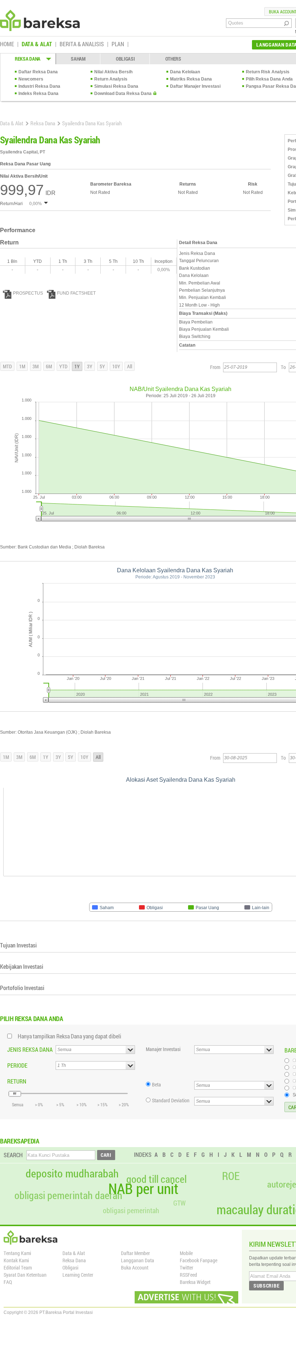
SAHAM (78, 58)
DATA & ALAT (37, 44)
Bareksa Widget (195, 1282)
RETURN (16, 1081)
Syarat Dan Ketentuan (25, 1274)
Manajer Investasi (163, 1049)
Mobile (186, 1253)
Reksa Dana (42, 123)
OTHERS (173, 58)
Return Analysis (110, 79)
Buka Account (134, 1267)
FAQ (8, 1282)
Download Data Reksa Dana (123, 93)
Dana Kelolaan (185, 71)
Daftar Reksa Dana (38, 71)
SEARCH (13, 1155)
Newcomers (30, 79)
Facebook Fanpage (198, 1260)
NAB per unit (143, 1188)
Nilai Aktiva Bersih (113, 71)
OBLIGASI (125, 58)
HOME (7, 44)
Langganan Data (137, 1260)
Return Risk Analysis (268, 71)
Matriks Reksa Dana (191, 79)
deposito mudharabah (72, 1173)
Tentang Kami (17, 1253)
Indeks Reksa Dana (38, 93)
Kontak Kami (16, 1260)
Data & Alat (11, 123)
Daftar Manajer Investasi (195, 86)
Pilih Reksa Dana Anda (269, 79)
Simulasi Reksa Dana (116, 86)
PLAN (118, 44)
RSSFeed (188, 1274)
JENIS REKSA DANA (30, 1049)
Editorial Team (18, 1267)
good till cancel (156, 1179)
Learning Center (77, 1274)
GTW (179, 1202)
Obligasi (70, 1267)
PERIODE (17, 1065)
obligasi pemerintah (131, 1210)
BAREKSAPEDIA (19, 1141)
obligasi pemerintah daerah (68, 1195)
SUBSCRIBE (266, 1285)
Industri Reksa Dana (39, 86)
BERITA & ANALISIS (82, 44)
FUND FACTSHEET (76, 293)
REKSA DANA (27, 58)
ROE (231, 1176)
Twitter (186, 1267)
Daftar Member (135, 1253)
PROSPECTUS (28, 293)
